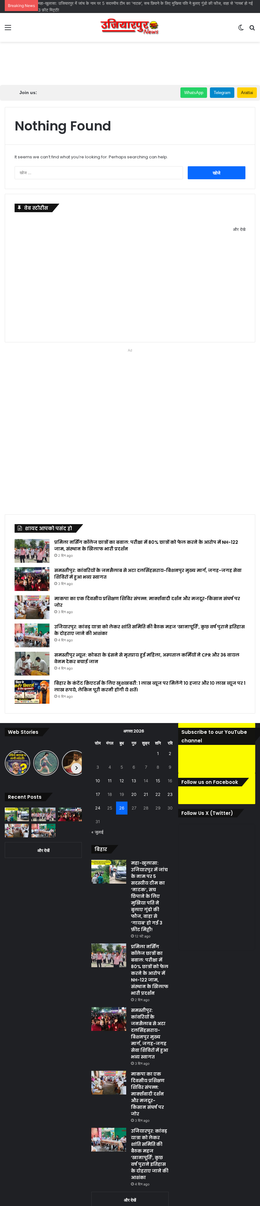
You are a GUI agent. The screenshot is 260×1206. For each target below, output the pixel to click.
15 (158, 780)
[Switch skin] (241, 29)
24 (97, 807)
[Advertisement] (130, 62)
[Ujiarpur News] (130, 27)
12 (122, 780)
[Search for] (252, 29)
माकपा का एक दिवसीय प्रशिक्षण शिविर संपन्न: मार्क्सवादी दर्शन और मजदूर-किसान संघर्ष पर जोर (148, 1094)
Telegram (222, 92)
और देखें (43, 850)
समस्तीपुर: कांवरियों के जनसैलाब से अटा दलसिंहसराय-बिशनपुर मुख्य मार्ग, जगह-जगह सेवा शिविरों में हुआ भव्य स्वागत (149, 1033)
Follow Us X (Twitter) (207, 813)
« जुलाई (97, 832)
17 (98, 794)
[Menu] (8, 29)
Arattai (247, 92)
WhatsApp (193, 92)
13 (134, 780)
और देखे (239, 229)
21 (146, 794)
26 (121, 807)
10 (97, 780)
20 (133, 794)
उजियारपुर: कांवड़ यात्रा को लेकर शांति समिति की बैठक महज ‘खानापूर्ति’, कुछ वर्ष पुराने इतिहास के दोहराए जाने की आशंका (149, 1154)
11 (110, 780)
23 (169, 794)
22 (157, 794)
